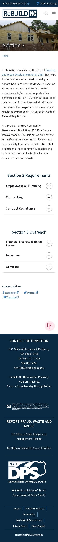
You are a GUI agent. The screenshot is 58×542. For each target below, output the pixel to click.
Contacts (12, 267)
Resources (13, 255)
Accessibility (29, 514)
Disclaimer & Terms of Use (29, 520)
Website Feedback (35, 508)
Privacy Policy (20, 526)
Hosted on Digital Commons (29, 534)
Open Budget (38, 526)
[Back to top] (50, 326)
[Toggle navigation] (53, 13)
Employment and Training (23, 186)
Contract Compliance (20, 208)
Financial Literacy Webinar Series (24, 244)
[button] (44, 13)
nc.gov (17, 508)
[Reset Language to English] (38, 3)
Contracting (14, 197)
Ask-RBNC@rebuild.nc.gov (29, 368)
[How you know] (28, 3)
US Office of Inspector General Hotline (29, 448)
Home (5, 56)
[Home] (19, 11)
